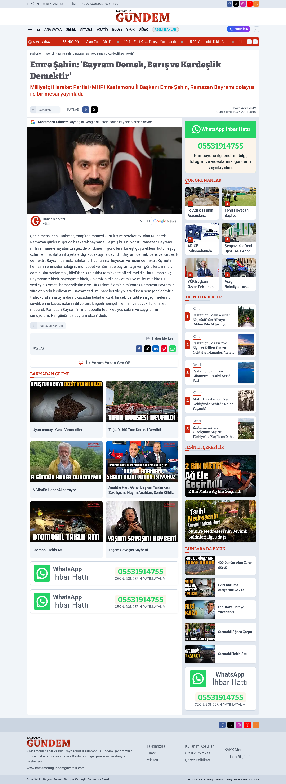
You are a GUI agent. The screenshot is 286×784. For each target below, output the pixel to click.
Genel (71, 29)
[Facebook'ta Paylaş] (85, 109)
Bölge (117, 29)
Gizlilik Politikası (198, 753)
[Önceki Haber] (249, 41)
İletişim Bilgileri (237, 756)
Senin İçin (241, 29)
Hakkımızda (155, 746)
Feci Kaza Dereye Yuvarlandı (130, 42)
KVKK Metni (234, 750)
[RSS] (256, 4)
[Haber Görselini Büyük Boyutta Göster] (104, 170)
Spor (130, 29)
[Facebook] (229, 4)
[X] (236, 4)
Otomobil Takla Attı (188, 42)
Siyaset (86, 29)
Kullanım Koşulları (200, 746)
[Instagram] (243, 4)
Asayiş (102, 29)
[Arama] (256, 29)
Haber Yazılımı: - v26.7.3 (223, 779)
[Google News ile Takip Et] (164, 221)
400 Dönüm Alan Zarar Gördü (65, 42)
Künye (35, 3)
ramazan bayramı (44, 110)
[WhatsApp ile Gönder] (172, 348)
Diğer (143, 29)
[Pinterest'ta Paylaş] (164, 348)
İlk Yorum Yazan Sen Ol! (108, 362)
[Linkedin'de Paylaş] (155, 348)
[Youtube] (250, 4)
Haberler (36, 53)
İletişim (70, 3)
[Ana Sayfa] (38, 29)
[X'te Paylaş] (94, 109)
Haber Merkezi (54, 221)
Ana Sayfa (53, 29)
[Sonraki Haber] (255, 41)
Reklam (52, 3)
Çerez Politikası (198, 760)
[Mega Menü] (30, 29)
